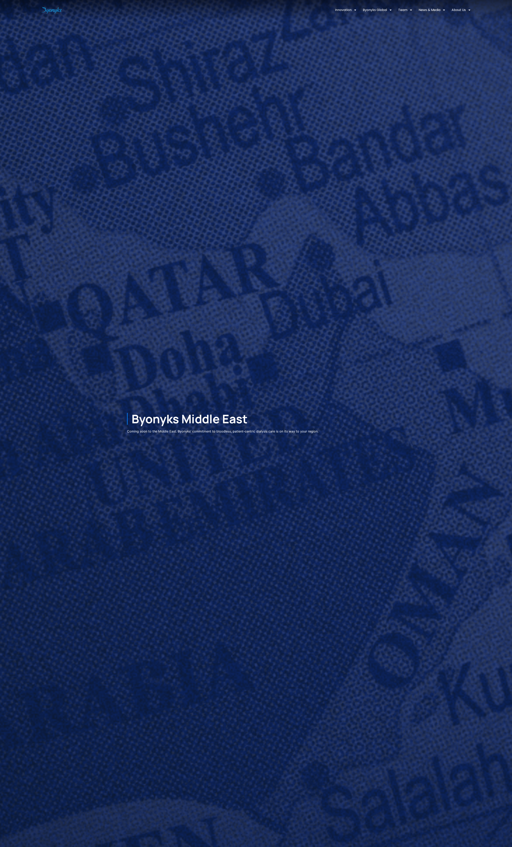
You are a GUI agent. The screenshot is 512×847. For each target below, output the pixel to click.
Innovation (343, 10)
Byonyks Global (375, 10)
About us (459, 10)
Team (402, 10)
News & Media (429, 10)
